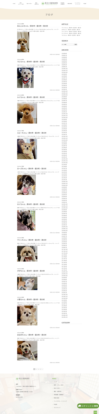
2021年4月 (64, 174)
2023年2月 (64, 132)
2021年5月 (64, 172)
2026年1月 (64, 66)
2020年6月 (64, 193)
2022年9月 (64, 142)
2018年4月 (64, 242)
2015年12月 (64, 294)
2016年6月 (64, 283)
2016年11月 (64, 274)
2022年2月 (64, 155)
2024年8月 (64, 98)
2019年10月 (64, 208)
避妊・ (37, 3)
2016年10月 (64, 275)
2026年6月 (64, 57)
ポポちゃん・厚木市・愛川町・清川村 (31, 271)
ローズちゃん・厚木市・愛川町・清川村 (31, 168)
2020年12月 (64, 181)
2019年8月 (64, 211)
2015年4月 (64, 309)
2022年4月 (64, 151)
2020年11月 (64, 183)
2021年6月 (64, 170)
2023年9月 (64, 119)
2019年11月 (64, 206)
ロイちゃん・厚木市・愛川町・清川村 (31, 204)
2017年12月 (64, 249)
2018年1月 (64, 247)
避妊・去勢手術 (57, 391)
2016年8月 (64, 279)
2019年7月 (64, 213)
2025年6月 (64, 80)
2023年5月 (64, 127)
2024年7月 (64, 100)
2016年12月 (64, 272)
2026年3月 (64, 63)
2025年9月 (64, 74)
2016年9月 (64, 277)
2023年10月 (64, 117)
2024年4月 (64, 106)
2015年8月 (64, 302)
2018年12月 (64, 227)
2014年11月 (64, 317)
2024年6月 (64, 102)
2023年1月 (64, 134)
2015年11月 (64, 296)
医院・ (21, 3)
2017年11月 (64, 251)
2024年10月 (64, 95)
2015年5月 (64, 307)
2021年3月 (64, 176)
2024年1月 (64, 112)
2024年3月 (64, 108)
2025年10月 (64, 72)
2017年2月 (64, 268)
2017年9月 (64, 255)
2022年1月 (64, 157)
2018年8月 (64, 234)
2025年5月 (64, 82)
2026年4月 (64, 61)
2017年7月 (64, 259)
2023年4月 (64, 129)
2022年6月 (64, 147)
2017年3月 (64, 266)
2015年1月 (64, 313)
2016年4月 (64, 287)
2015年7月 (64, 304)
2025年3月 (64, 85)
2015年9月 (64, 300)
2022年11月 (64, 138)
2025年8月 (64, 76)
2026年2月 (64, 65)
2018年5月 (64, 240)
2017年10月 (64, 253)
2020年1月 (64, 202)
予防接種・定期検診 (59, 394)
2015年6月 (64, 306)
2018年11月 (64, 228)
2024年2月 (64, 110)
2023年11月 (64, 115)
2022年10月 (64, 140)
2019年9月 (64, 210)
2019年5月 (64, 217)
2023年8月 (64, 121)
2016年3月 (64, 289)
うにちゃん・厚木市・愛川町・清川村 (31, 61)
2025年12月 (64, 68)
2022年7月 (64, 146)
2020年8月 (64, 189)
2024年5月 (64, 104)
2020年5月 (64, 195)
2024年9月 (64, 97)
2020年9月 (64, 187)
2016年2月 (64, 291)
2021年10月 (64, 162)
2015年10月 (64, 298)
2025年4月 (64, 83)
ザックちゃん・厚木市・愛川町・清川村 (71, 33)
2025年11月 (64, 70)
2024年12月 (64, 91)
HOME (14, 3)
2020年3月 (64, 198)
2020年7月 (64, 191)
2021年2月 (64, 178)
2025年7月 (64, 78)
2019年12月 (64, 204)
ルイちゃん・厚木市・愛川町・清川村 (31, 97)
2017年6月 (64, 260)
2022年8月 (64, 144)
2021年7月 (64, 168)
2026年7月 (64, 55)
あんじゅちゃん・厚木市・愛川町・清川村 (32, 26)
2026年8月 (64, 53)
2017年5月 (64, 262)
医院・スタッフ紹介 (59, 385)
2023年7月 (64, 123)
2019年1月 (64, 225)
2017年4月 (64, 264)
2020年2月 (64, 200)
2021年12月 (64, 159)
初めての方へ (29, 3)
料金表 (85, 3)
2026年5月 (64, 59)
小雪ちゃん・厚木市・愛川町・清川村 (31, 299)
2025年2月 (64, 87)
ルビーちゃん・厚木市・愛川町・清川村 (31, 133)
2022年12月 (64, 136)
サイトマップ (57, 407)
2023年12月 (64, 114)
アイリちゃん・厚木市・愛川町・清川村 (71, 28)
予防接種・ (63, 3)
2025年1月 (64, 89)
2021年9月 (64, 164)
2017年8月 (64, 257)
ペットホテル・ (78, 3)
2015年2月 (64, 311)
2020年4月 (64, 196)
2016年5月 (64, 285)
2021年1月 (64, 179)
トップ (55, 382)
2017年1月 (64, 270)
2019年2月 (64, 223)
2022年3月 (64, 153)
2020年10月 (64, 185)
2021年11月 (64, 161)
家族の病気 (70, 3)
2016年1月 (64, 292)
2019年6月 (64, 215)
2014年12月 (64, 315)
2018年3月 (64, 243)
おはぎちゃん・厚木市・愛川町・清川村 (31, 335)
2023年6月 (64, 125)
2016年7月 (64, 281)
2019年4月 (64, 219)
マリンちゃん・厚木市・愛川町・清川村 (31, 240)
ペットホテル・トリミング (60, 401)
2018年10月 (64, 230)
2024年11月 (64, 93)
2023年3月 (64, 130)
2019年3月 (64, 221)
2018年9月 (64, 232)
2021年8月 (64, 166)
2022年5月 (64, 149)
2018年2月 (64, 245)
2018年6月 (64, 238)
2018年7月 (64, 236)
